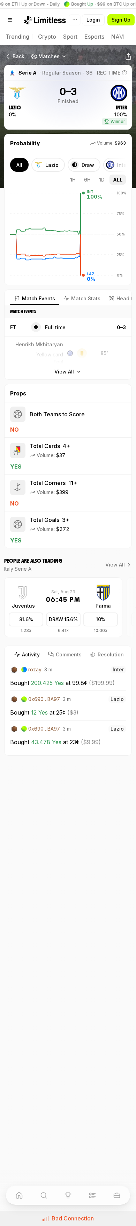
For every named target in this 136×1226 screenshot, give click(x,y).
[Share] (128, 56)
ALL (117, 180)
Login (93, 20)
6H (87, 180)
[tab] (27, 654)
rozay (34, 669)
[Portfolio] (117, 1195)
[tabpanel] (68, 708)
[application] (68, 234)
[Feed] (92, 1195)
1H (73, 180)
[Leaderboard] (68, 1195)
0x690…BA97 (44, 699)
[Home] (19, 1195)
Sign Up (121, 20)
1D (102, 180)
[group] (26, 622)
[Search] (43, 1195)
